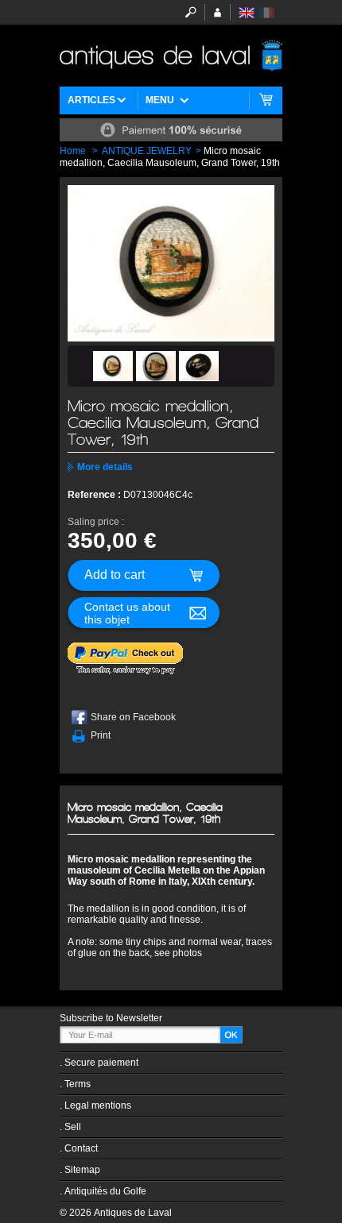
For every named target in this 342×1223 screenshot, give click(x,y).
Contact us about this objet (127, 613)
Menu (160, 100)
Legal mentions (97, 1105)
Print (101, 735)
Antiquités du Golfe (105, 1191)
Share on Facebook (133, 717)
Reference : (95, 494)
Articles (91, 100)
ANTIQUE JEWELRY (147, 150)
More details (105, 467)
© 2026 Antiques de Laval (116, 1212)
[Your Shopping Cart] (266, 100)
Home (73, 150)
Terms (77, 1084)
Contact (81, 1148)
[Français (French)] (266, 12)
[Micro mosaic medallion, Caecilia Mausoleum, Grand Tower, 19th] (112, 366)
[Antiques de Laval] (171, 56)
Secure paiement (101, 1062)
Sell (72, 1126)
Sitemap (82, 1169)
